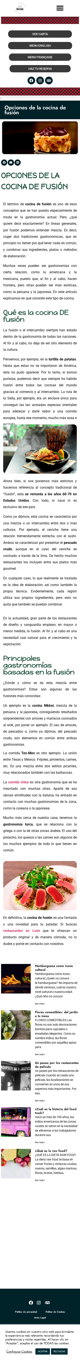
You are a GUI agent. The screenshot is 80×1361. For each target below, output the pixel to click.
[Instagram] (40, 80)
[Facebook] (31, 80)
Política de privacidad (26, 1311)
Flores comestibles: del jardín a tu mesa (56, 1014)
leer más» (40, 1003)
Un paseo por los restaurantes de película (57, 1065)
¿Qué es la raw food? (51, 1150)
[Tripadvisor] (49, 80)
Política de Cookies (55, 1311)
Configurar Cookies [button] (19, 1352)
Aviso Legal (40, 1317)
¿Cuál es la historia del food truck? (55, 1111)
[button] (60, 8)
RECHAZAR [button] (59, 1351)
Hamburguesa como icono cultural (54, 968)
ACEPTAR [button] (42, 1351)
